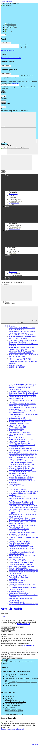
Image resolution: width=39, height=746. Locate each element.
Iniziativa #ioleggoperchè (17, 591)
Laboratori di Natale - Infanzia (18, 575)
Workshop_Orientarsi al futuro (18, 475)
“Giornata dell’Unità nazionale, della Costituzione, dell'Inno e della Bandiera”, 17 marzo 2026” (23, 361)
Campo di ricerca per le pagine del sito (13, 282)
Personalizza (5, 627)
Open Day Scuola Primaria (17, 489)
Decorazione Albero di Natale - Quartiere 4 (22, 396)
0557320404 (12, 676)
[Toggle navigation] (16, 162)
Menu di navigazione (26, 321)
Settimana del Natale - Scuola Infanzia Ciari (22, 395)
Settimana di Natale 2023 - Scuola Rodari (22, 566)
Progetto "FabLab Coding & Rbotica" (21, 448)
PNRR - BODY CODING (17, 438)
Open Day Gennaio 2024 (17, 559)
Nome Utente (24, 45)
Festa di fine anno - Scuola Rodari (19, 543)
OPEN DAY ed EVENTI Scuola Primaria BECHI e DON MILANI (22, 412)
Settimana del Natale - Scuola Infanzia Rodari (23, 393)
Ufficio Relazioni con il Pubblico (15, 702)
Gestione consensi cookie (13, 709)
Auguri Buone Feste (15, 484)
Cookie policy (9, 696)
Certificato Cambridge (16, 589)
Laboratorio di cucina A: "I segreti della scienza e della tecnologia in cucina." (21, 462)
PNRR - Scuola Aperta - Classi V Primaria (22, 521)
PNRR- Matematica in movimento (19, 432)
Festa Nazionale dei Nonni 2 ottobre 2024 (22, 502)
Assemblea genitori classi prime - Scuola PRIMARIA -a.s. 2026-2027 (21, 348)
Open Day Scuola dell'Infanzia (18, 486)
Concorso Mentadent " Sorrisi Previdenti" (22, 445)
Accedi (4, 35)
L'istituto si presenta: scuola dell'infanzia (21, 477)
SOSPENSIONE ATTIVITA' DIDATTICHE (23, 570)
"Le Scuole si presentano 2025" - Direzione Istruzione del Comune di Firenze (22, 404)
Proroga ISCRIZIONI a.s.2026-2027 (24, 384)
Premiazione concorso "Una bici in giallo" (22, 525)
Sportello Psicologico (15, 365)
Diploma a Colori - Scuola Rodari (19, 541)
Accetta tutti (8, 629)
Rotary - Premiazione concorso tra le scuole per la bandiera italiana (22, 556)
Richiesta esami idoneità (16, 602)
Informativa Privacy (11, 700)
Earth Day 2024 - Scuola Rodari (19, 545)
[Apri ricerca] (22, 147)
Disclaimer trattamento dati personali (12, 729)
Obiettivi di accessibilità (12, 705)
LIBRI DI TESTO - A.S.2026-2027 (20, 358)
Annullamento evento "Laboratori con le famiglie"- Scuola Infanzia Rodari (21, 387)
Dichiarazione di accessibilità (14, 703)
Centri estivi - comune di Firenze (19, 423)
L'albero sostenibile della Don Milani (20, 564)
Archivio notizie (10, 326)
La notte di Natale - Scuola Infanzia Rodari (22, 391)
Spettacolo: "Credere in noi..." (18, 534)
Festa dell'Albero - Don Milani (18, 577)
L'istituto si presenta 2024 (17, 496)
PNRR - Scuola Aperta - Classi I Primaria (22, 518)
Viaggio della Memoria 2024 (18, 523)
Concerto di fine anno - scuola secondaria (22, 532)
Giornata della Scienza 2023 (18, 568)
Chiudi (3, 96)
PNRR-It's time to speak (16, 425)
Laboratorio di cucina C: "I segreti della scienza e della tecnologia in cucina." (21, 469)
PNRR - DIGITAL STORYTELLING (21, 439)
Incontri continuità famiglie (17, 421)
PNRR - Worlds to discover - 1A (19, 441)
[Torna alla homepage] (19, 148)
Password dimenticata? (8, 50)
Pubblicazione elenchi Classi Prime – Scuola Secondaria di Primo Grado (23, 341)
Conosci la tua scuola (15, 389)
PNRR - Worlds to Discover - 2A (19, 443)
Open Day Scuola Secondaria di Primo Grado (23, 491)
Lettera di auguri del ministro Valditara (21, 563)
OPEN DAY (13, 579)
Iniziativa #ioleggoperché (17, 418)
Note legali (8, 698)
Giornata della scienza (16, 398)
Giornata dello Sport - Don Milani (19, 536)
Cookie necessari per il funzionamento (13, 651)
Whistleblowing (10, 707)
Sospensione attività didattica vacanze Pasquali (23, 604)
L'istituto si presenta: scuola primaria (20, 479)
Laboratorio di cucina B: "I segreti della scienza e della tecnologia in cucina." (21, 465)
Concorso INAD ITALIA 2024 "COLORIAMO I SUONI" (19, 529)
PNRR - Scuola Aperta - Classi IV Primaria (22, 520)
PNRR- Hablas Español (16, 429)
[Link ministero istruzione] (9, 3)
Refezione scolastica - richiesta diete (20, 420)
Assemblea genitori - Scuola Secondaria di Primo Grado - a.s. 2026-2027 (22, 332)
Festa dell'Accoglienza (16, 582)
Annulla (4, 146)
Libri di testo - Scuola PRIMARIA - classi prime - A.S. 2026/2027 (22, 328)
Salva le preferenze (16, 658)
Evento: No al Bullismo (16, 554)
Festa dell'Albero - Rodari (17, 580)
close (3, 171)
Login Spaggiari (16, 83)
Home (7, 302)
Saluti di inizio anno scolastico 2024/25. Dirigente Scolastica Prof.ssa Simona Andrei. (23, 504)
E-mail (22, 75)
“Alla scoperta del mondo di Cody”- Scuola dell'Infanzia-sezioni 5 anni (22, 472)
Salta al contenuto (6, 1)
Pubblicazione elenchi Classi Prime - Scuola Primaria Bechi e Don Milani (22, 337)
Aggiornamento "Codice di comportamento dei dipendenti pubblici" (22, 515)
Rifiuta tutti (17, 627)
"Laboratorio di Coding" (16, 446)
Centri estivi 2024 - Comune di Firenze (21, 546)
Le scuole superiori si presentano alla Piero (22, 588)
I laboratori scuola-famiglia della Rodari (21, 552)
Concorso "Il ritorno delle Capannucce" (21, 561)
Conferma (11, 146)
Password (23, 47)
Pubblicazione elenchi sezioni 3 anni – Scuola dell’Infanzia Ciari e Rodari (23, 355)
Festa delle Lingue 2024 (16, 527)
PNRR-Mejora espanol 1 (16, 430)
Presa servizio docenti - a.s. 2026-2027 (21, 335)
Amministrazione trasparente (14, 711)
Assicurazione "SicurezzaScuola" (19, 593)
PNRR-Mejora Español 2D (17, 427)
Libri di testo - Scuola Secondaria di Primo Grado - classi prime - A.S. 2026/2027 (22, 352)
